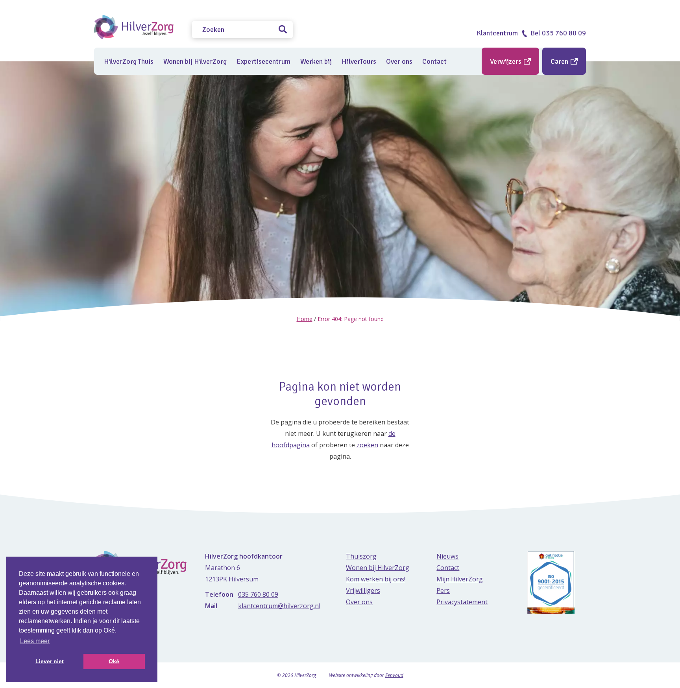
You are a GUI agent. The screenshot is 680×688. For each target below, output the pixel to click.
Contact (434, 61)
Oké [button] (114, 661)
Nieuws (447, 556)
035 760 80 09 (258, 594)
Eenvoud (394, 675)
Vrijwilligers (363, 590)
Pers (443, 590)
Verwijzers (506, 61)
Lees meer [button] (35, 641)
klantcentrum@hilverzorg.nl (279, 605)
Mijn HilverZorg (459, 579)
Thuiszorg (361, 556)
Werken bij (316, 61)
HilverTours (359, 61)
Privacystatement (462, 602)
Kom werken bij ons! (375, 579)
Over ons (399, 61)
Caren (560, 61)
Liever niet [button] (49, 661)
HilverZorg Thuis (128, 61)
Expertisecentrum (263, 61)
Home (304, 319)
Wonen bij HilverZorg (195, 61)
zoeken (367, 445)
